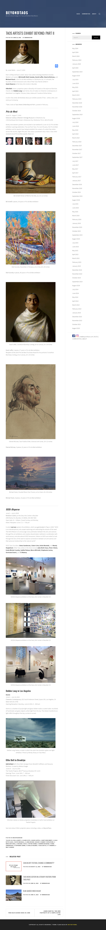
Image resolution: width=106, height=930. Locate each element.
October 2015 (76, 231)
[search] (99, 14)
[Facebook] (56, 66)
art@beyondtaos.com (86, 337)
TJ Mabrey (51, 845)
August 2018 (76, 118)
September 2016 (77, 196)
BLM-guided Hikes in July (32, 891)
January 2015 (76, 266)
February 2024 (76, 60)
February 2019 (76, 99)
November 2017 (77, 149)
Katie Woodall (19, 842)
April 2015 (75, 254)
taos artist (43, 845)
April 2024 (75, 52)
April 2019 (75, 91)
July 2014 (75, 289)
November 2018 (77, 107)
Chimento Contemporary (13, 699)
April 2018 (75, 134)
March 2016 (75, 215)
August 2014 (76, 285)
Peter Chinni (33, 843)
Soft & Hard (9, 764)
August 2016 (76, 200)
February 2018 (76, 142)
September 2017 (77, 157)
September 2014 (77, 282)
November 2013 (77, 320)
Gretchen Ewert (47, 840)
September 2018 (77, 114)
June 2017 (75, 165)
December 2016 (77, 184)
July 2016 (75, 204)
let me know (21, 98)
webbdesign (28, 37)
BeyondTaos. (47, 828)
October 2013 (76, 324)
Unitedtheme (72, 924)
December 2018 (77, 103)
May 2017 (75, 169)
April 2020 (75, 68)
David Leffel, (9, 350)
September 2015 (77, 235)
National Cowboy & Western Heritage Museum (20, 118)
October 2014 (76, 278)
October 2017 (76, 153)
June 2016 (75, 208)
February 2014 (76, 309)
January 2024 (76, 64)
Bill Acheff (17, 840)
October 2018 (76, 111)
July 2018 (75, 122)
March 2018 (75, 138)
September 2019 (77, 72)
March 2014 (75, 305)
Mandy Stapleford (47, 842)
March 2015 (75, 258)
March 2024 (75, 56)
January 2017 (76, 181)
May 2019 (75, 87)
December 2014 (77, 270)
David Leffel (36, 840)
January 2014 (76, 313)
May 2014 (75, 297)
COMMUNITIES (86, 14)
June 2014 (75, 293)
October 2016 (76, 192)
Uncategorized (17, 837)
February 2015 (76, 262)
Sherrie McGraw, (11, 447)
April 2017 (75, 173)
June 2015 (75, 247)
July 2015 (75, 243)
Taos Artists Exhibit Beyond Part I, (25, 105)
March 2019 (75, 95)
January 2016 (76, 223)
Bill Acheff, (9, 202)
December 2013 (77, 317)
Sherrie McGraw (44, 843)
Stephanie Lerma (20, 845)
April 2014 (75, 301)
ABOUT (94, 14)
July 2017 (75, 161)
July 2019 (75, 79)
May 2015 (75, 250)
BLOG (78, 14)
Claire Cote (26, 840)
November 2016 (77, 188)
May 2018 (75, 130)
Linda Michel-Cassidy (33, 842)
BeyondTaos (17, 12)
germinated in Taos (43, 527)
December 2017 (77, 146)
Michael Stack (10, 498)
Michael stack (22, 843)
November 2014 (77, 274)
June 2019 (75, 83)
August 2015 (76, 239)
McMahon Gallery (11, 516)
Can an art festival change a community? (38, 863)
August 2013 (76, 328)
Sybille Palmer (32, 845)
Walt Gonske (10, 273)
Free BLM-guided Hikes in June (19, 913)
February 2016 (76, 219)
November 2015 (77, 227)
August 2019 (76, 76)
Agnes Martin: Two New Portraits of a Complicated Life (50, 912)
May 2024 (75, 48)
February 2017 (76, 177)
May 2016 (75, 212)
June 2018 (75, 126)
